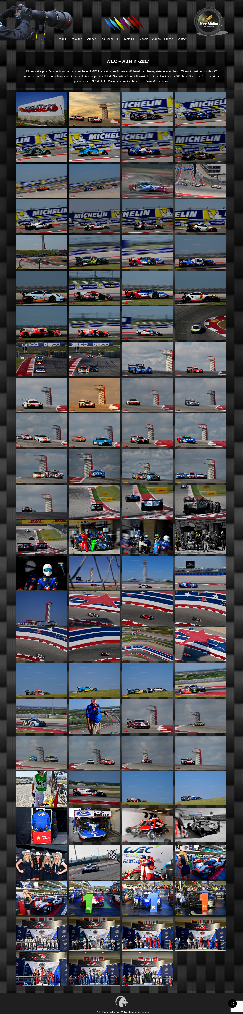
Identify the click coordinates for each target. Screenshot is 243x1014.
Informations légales (139, 1012)
